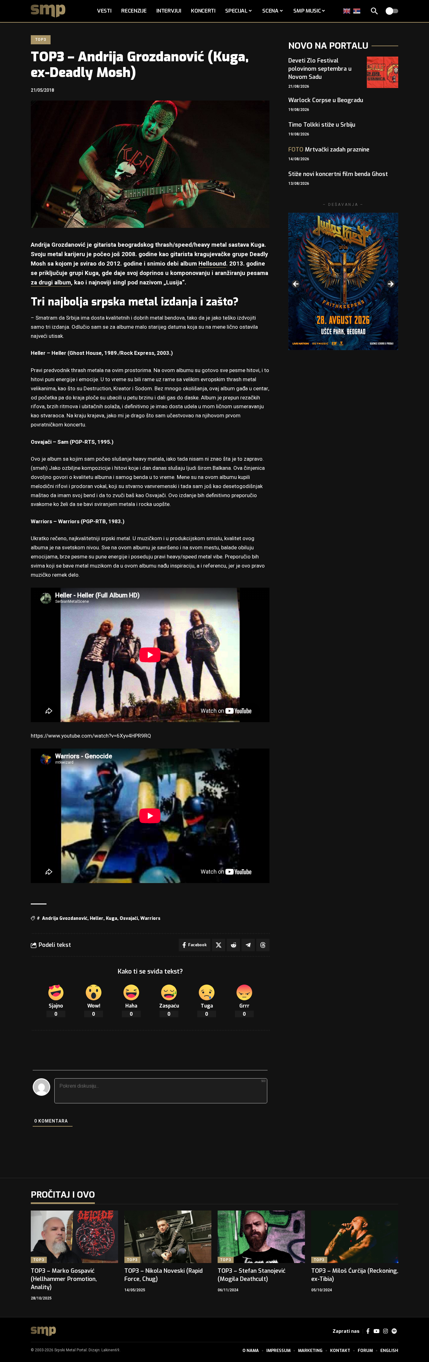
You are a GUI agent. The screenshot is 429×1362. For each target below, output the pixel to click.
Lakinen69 (110, 1350)
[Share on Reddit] (233, 945)
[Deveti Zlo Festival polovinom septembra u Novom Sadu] (382, 72)
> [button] (390, 284)
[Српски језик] (357, 11)
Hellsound (212, 263)
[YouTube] (376, 1331)
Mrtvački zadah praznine (328, 149)
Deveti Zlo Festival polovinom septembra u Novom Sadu (319, 69)
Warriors (150, 918)
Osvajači (129, 918)
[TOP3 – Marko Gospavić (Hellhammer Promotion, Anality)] (74, 1237)
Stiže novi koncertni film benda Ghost (338, 174)
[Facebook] (368, 1331)
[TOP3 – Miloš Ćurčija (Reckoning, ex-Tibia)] (355, 1237)
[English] (347, 11)
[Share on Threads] (262, 945)
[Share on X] (218, 945)
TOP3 (40, 39)
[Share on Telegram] (248, 945)
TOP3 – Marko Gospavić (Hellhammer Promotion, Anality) (64, 1279)
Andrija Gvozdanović (64, 918)
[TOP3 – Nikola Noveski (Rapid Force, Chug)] (168, 1237)
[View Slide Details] (343, 281)
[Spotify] (394, 1331)
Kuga (111, 918)
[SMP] (43, 1331)
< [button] (296, 284)
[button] (374, 11)
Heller (96, 918)
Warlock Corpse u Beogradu (325, 100)
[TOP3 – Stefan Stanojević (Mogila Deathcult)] (261, 1237)
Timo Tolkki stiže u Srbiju (321, 125)
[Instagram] (385, 1331)
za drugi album (51, 282)
